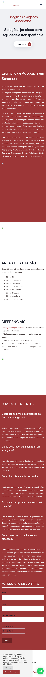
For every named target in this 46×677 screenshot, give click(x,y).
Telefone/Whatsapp (9, 615)
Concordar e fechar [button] (11, 672)
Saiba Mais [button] (8, 668)
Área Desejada (7, 626)
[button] (40, 671)
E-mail (4, 604)
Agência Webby (33, 672)
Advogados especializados (13, 328)
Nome (4, 593)
